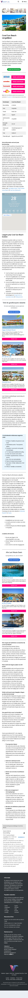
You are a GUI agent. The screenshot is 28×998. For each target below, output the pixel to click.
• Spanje (6, 906)
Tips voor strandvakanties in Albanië (12, 925)
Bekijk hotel (14, 339)
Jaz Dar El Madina (6, 603)
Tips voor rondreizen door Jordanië (12, 927)
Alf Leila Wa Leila (6, 357)
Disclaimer (12, 978)
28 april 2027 (17, 295)
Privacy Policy (19, 978)
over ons (6, 941)
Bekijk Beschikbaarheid (14, 69)
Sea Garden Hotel (12, 188)
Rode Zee (12, 973)
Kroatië (16, 911)
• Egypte (16, 906)
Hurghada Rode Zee (19, 973)
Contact (7, 978)
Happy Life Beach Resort (8, 330)
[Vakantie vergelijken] (5, 1)
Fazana (9, 513)
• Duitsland (16, 912)
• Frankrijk (6, 912)
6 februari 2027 (19, 297)
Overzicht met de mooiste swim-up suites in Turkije (14, 920)
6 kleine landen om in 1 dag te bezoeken (13, 923)
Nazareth (4, 513)
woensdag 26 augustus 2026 (10, 889)
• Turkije (6, 909)
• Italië (15, 909)
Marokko (16, 907)
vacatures (19, 941)
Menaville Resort (6, 382)
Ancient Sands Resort (8, 629)
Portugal (7, 911)
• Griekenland (7, 907)
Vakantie (3, 973)
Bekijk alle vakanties (14, 312)
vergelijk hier (9, 97)
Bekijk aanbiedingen (18, 77)
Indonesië (22, 511)
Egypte (7, 973)
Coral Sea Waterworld (15, 190)
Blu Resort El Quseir (7, 578)
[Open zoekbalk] (18, 1)
